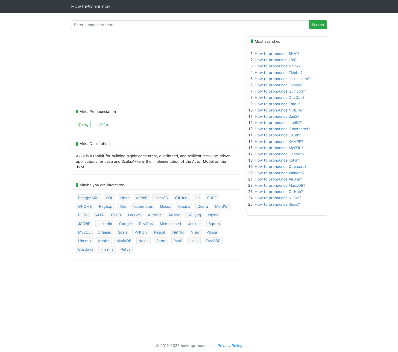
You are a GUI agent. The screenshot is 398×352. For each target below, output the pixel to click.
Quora (202, 206)
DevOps (146, 223)
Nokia (143, 240)
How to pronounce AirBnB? (278, 179)
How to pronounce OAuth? (278, 135)
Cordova (85, 249)
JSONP (84, 223)
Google (125, 223)
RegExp (105, 206)
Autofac (155, 215)
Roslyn (174, 215)
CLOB (116, 215)
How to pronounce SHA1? (277, 53)
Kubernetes (143, 206)
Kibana (184, 206)
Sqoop (214, 223)
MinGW (221, 206)
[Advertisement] (155, 68)
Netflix (178, 232)
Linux (194, 240)
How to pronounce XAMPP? (279, 141)
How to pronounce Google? (279, 85)
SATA (99, 215)
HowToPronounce (90, 6)
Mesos (165, 206)
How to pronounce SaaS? (277, 116)
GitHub (181, 198)
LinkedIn (104, 223)
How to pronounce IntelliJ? (278, 122)
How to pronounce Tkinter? (279, 72)
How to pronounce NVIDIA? (279, 110)
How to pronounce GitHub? (279, 191)
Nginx (213, 215)
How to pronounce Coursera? (280, 166)
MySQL (84, 232)
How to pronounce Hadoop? (279, 154)
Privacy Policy (230, 345)
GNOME (85, 206)
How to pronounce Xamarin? (279, 173)
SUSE (212, 198)
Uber (124, 198)
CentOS (161, 198)
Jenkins (194, 223)
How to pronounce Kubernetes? (282, 128)
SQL (109, 198)
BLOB (83, 215)
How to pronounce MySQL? (279, 147)
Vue (123, 206)
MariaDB (124, 240)
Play (85, 125)
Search (318, 24)
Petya (126, 249)
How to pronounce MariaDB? (280, 185)
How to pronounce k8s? (276, 59)
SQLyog (194, 215)
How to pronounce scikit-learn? (282, 78)
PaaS (177, 240)
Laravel (134, 215)
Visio (195, 232)
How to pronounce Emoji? (277, 104)
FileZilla (107, 249)
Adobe (103, 240)
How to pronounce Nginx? (278, 66)
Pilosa (212, 232)
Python (141, 232)
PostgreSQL (88, 198)
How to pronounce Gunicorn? (280, 91)
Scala (122, 232)
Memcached (170, 223)
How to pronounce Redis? (277, 204)
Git (197, 198)
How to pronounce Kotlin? (277, 160)
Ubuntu (84, 240)
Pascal (159, 232)
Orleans (104, 232)
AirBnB (141, 198)
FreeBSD (213, 240)
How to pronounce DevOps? (279, 97)
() (105, 125)
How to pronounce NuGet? (278, 198)
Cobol (161, 240)
